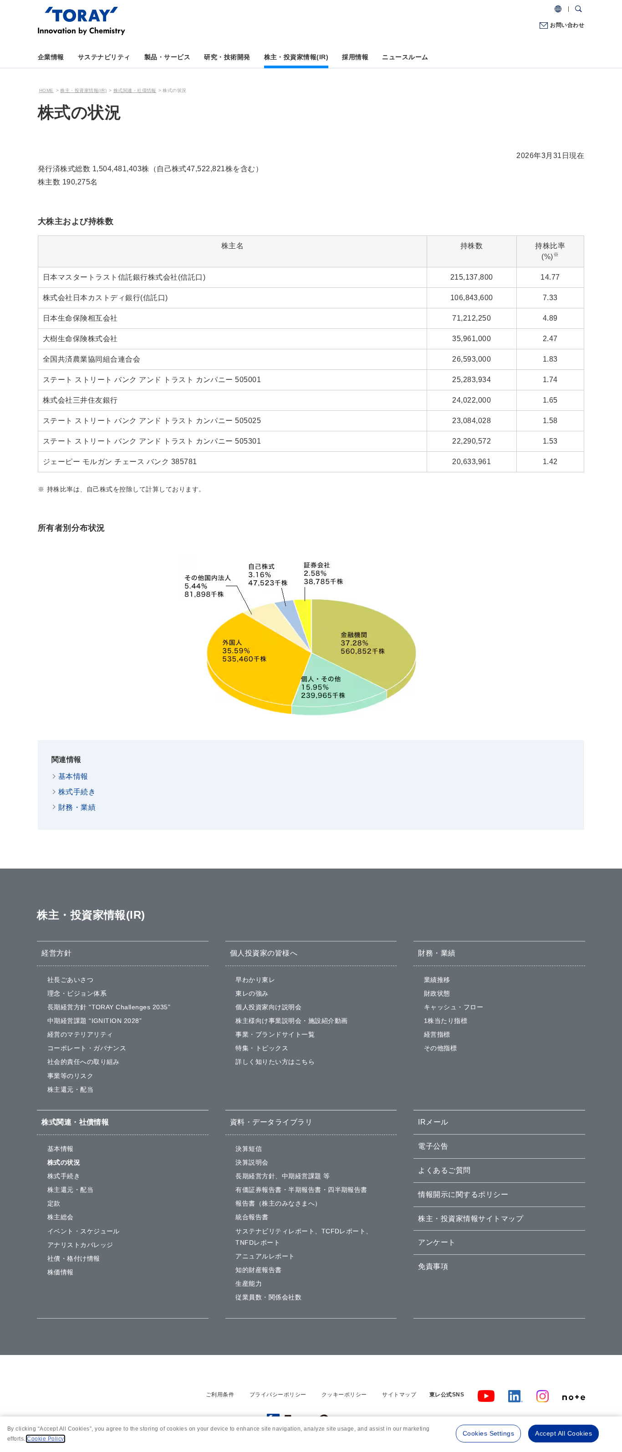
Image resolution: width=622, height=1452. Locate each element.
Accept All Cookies (563, 1433)
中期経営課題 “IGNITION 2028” (94, 1020)
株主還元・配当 (70, 1089)
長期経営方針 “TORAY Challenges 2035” (108, 1007)
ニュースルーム (405, 57)
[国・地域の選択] (558, 9)
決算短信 (248, 1148)
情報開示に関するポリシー (463, 1194)
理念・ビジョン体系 (77, 993)
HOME (46, 90)
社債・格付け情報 (73, 1258)
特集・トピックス (261, 1048)
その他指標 (440, 1048)
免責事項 (433, 1266)
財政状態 (437, 993)
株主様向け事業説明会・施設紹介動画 (291, 1020)
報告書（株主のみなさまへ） (278, 1203)
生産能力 (248, 1283)
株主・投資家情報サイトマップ (470, 1218)
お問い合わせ (567, 25)
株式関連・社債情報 (134, 90)
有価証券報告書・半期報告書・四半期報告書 (301, 1189)
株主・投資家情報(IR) (296, 57)
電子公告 (433, 1146)
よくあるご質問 (444, 1170)
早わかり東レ (255, 979)
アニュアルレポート (265, 1256)
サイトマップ (399, 1394)
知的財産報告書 (258, 1269)
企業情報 (51, 57)
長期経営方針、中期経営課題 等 (282, 1176)
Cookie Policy (45, 1439)
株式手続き (77, 792)
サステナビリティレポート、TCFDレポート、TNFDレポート (303, 1236)
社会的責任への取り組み (83, 1061)
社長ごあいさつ (70, 979)
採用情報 (355, 57)
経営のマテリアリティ (80, 1034)
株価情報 (60, 1272)
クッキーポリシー (344, 1394)
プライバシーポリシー (278, 1394)
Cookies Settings (489, 1433)
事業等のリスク (70, 1075)
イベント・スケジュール (83, 1231)
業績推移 (437, 979)
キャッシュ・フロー (453, 1007)
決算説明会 (251, 1162)
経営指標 (437, 1034)
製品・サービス (167, 57)
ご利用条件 (220, 1394)
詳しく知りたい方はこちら (275, 1061)
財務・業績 (77, 807)
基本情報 (73, 776)
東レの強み (251, 993)
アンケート (436, 1242)
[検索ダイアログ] (578, 9)
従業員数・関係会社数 (268, 1297)
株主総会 (60, 1217)
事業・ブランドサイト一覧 (275, 1034)
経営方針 (56, 953)
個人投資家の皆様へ (263, 953)
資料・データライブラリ (271, 1122)
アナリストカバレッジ (80, 1244)
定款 (54, 1203)
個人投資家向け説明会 (268, 1007)
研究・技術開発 (227, 57)
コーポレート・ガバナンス (87, 1048)
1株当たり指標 (445, 1020)
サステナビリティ (104, 57)
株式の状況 (63, 1162)
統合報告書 (251, 1217)
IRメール (433, 1122)
